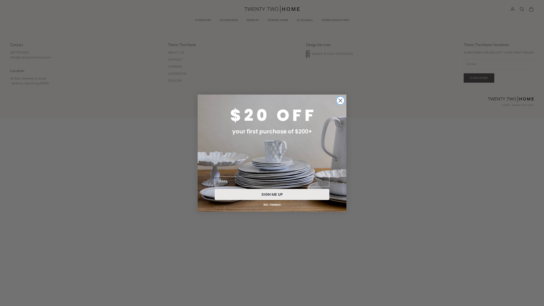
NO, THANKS (272, 205)
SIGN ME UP (272, 194)
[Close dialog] (340, 100)
